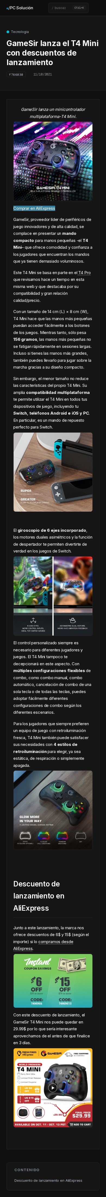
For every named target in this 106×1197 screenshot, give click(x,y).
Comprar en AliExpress (34, 208)
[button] (68, 8)
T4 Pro (84, 272)
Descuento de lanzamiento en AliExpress (48, 1180)
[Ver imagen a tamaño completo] (53, 196)
